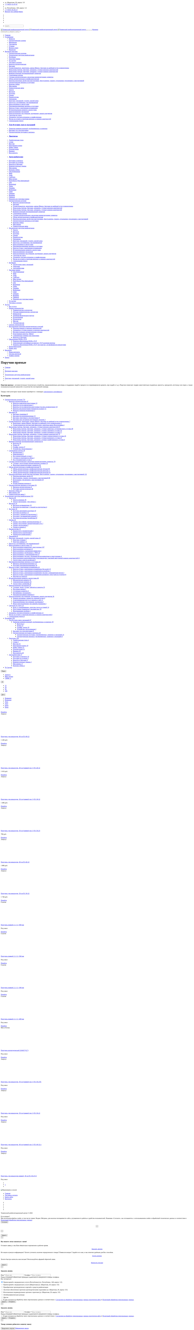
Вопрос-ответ (13, 48)
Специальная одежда (16, 121)
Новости (12, 39)
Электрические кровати (22, 582)
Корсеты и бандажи (15, 164)
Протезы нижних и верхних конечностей (27, 328)
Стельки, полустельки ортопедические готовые (30, 463)
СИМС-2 (8, 678)
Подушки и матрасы (16, 160)
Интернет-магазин (11, 51)
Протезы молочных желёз (23, 476)
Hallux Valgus (13, 147)
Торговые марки (14, 59)
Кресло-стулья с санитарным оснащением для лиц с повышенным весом (38, 573)
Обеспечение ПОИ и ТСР (18, 339)
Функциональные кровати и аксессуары (23, 110)
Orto (10, 182)
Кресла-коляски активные (23, 549)
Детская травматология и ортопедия (25, 312)
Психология (17, 319)
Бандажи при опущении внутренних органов (29, 419)
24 (2, 682)
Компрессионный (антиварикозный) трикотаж (25, 73)
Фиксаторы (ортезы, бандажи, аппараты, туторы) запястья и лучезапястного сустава (43, 429)
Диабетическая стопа (16, 140)
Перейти (4, 712)
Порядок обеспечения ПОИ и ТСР (25, 341)
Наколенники (18, 454)
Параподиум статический (22, 532)
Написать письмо (97, 1263)
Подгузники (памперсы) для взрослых (27, 609)
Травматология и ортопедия (22, 310)
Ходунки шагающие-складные (24, 511)
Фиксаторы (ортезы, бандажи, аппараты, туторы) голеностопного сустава (39, 436)
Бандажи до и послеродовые (18, 130)
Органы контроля (15, 354)
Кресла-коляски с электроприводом (26, 554)
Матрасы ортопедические (22, 487)
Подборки (12, 57)
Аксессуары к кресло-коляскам (24, 560)
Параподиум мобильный (22, 534)
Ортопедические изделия (17, 53)
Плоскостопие (14, 149)
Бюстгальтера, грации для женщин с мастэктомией (31, 478)
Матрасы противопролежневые (25, 563)
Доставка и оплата (15, 62)
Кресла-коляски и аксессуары (19, 104)
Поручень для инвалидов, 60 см (15, 736)
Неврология (17, 314)
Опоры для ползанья (20, 525)
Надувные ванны (19, 589)
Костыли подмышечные (22, 505)
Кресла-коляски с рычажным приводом (27, 551)
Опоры (11, 95)
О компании (9, 37)
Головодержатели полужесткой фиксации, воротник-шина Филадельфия (38, 425)
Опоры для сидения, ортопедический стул (28, 523)
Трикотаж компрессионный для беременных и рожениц (28, 128)
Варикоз (12, 151)
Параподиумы (14, 97)
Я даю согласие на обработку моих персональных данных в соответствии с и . (68, 1300)
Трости (11, 90)
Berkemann (12, 190)
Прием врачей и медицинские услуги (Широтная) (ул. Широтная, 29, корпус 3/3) (31, 1285)
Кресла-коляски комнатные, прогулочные (28, 547)
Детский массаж (18, 323)
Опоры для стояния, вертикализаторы (27, 522)
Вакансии (12, 50)
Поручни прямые (20, 542)
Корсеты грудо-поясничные (23, 405)
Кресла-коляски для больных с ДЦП (26, 553)
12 (5, 685)
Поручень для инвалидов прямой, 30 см (19, 1176)
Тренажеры (13, 99)
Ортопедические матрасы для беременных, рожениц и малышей (40, 636)
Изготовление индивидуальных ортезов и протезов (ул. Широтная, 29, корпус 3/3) (31, 1292)
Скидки (12, 60)
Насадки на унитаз (20, 576)
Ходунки (12, 93)
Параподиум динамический (23, 531)
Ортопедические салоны (17, 40)
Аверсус (8, 675)
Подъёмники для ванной (22, 593)
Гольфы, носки (19, 447)
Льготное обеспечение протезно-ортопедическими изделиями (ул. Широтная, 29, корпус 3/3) (35, 1290)
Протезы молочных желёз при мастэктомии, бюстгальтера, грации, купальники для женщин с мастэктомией (46, 81)
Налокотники (18, 452)
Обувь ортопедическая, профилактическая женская (31, 471)
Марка (3, 671)
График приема (14, 355)
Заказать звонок (97, 1249)
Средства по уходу (15, 115)
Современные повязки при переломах (26, 335)
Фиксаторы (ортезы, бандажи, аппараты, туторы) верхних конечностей (33, 70)
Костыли (12, 91)
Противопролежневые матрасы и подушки (23, 106)
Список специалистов (16, 325)
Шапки (16, 481)
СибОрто (12, 177)
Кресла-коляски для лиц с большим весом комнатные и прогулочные (37, 556)
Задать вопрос (97, 1256)
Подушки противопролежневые (25, 565)
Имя (3, 1275)
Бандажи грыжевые (20, 414)
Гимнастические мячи (16, 88)
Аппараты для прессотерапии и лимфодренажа (25, 117)
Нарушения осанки (15, 145)
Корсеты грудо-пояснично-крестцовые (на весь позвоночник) (35, 407)
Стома (11, 142)
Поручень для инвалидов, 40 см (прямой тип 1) (20, 768)
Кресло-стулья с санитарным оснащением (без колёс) (32, 569)
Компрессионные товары (17, 166)
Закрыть (4, 1235)
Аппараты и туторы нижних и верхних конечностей (31, 330)
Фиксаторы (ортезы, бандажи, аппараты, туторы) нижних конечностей (33, 71)
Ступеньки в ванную (21, 591)
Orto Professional (14, 171)
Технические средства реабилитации (21, 55)
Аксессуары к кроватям (22, 584)
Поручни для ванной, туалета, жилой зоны (23, 101)
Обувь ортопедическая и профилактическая (24, 79)
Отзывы (11, 46)
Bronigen (12, 195)
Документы (13, 44)
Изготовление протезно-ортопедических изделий (26, 326)
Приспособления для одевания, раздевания (28, 602)
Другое (5, 1297)
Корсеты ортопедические (17, 64)
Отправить (12, 1301)
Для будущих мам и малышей (22, 125)
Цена (6, 705)
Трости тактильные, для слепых (24, 501)
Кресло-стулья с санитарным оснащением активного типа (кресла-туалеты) (39, 574)
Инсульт (12, 144)
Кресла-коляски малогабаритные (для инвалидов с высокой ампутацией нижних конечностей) (46, 558)
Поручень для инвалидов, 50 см (15, 893)
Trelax (11, 186)
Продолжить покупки (8, 1328)
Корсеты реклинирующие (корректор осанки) (29, 409)
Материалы (13, 42)
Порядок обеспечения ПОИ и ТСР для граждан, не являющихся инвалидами (39, 345)
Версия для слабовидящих (14, 11)
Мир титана (13, 179)
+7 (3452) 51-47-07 (11, 4)
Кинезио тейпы (14, 84)
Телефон (28, 1275)
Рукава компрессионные (22, 483)
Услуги (7, 304)
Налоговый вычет (15, 346)
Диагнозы (13, 136)
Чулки (16, 445)
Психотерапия (18, 317)
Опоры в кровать (19, 527)
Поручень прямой (12, 925)
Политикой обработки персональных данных (16, 1220)
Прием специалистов (16, 308)
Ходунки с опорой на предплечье (25, 514)
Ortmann (12, 193)
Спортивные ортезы (16, 75)
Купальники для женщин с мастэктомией (28, 480)
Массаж (15, 321)
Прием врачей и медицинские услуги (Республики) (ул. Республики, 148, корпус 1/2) (32, 1282)
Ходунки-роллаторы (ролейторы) (25, 518)
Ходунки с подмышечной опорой (25, 516)
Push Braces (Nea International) (19, 181)
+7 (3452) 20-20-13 (11, 10)
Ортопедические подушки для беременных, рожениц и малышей (40, 635)
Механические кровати (22, 580)
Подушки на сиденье (16, 162)
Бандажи (12, 66)
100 (6, 691)
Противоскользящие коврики (23, 594)
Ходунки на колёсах (21, 512)
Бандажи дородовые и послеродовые (26, 418)
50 (5, 689)
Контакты (8, 350)
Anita (10, 175)
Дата (3, 694)
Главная (7, 35)
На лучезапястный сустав (22, 460)
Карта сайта (9, 1197)
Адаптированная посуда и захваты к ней (28, 600)
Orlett (11, 191)
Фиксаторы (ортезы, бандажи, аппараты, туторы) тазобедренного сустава (39, 440)
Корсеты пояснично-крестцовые (25, 403)
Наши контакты (14, 352)
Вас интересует (6, 1279)
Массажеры (13, 86)
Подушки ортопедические (23, 489)
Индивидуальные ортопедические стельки (27, 332)
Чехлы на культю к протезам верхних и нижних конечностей (30, 119)
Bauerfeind (12, 184)
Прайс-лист (13, 348)
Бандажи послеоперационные (24, 416)
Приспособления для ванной (19, 111)
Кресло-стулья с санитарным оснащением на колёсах (32, 571)
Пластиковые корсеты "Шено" (23, 334)
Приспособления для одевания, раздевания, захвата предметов (30, 113)
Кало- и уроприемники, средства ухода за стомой (31, 607)
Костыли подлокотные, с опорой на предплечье (30, 507)
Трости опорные (19, 500)
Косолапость (13, 153)
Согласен (4, 1222)
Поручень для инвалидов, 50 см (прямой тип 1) (20, 831)
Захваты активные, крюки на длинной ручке (29, 598)
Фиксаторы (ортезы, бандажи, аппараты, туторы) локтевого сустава (37, 430)
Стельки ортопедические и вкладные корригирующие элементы (31, 77)
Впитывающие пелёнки (22, 611)
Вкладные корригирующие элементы (27, 465)
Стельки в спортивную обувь (23, 458)
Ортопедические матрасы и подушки (22, 82)
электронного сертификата (53, 392)
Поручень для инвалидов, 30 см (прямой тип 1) (20, 799)
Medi (10, 173)
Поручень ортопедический (14, 1050)
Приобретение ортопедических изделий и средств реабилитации (25, 1287)
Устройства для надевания (22, 449)
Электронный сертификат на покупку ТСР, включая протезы (34, 343)
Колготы (17, 443)
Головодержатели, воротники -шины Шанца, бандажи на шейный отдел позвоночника (39, 68)
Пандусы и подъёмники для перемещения (23, 102)
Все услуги (13, 306)
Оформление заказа (22, 1328)
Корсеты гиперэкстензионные (24, 410)
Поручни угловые (19, 540)
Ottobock (12, 197)
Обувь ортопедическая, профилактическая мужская (31, 472)
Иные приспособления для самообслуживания (29, 604)
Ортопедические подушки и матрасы (22, 132)
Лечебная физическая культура (23, 315)
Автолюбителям (16, 157)
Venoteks (12, 188)
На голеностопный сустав (22, 456)
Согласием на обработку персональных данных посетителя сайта (78, 1300)
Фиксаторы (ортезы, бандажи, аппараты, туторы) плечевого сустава (37, 432)
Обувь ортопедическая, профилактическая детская (31, 469)
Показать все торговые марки (19, 199)
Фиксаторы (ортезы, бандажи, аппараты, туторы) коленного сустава (37, 438)
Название (8, 698)
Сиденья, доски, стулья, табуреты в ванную (29, 587)
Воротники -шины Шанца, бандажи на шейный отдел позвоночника (37, 423)
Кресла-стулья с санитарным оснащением (23, 108)
